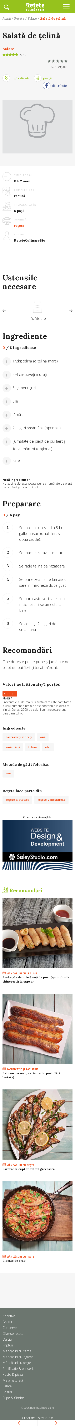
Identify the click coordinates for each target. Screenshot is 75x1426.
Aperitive (8, 1316)
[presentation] (4, 310)
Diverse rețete (13, 1333)
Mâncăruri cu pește (16, 1362)
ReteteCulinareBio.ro (42, 1408)
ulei (48, 747)
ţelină (32, 747)
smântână (13, 747)
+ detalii (10, 694)
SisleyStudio (44, 1418)
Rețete (19, 18)
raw (8, 773)
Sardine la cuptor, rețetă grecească (28, 1169)
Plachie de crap (14, 1261)
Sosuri (7, 1392)
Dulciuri (8, 1339)
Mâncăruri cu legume (21, 973)
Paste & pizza (12, 1374)
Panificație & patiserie (18, 1368)
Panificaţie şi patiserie (22, 1069)
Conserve (9, 1327)
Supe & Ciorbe (13, 1398)
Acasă (6, 18)
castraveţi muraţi (19, 737)
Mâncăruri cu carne (16, 1351)
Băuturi (7, 1322)
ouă (42, 737)
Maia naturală (12, 1380)
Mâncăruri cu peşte (20, 1165)
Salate (32, 18)
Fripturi (7, 1345)
